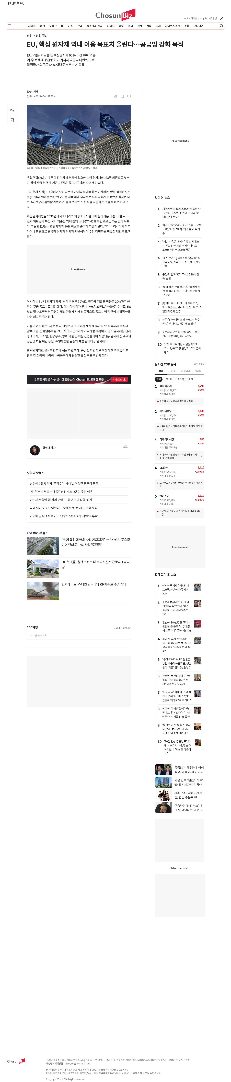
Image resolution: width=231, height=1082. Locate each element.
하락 (173, 371)
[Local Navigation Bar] (9, 26)
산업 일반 (42, 36)
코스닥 (180, 379)
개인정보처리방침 (54, 1063)
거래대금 (185, 371)
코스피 (169, 379)
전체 (158, 379)
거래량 (198, 371)
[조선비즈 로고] (115, 14)
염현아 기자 (32, 91)
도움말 (117, 628)
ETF (191, 379)
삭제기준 (127, 628)
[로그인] (222, 18)
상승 (161, 371)
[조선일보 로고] (15, 3)
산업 (29, 36)
